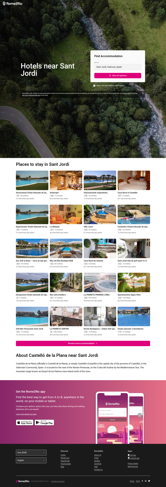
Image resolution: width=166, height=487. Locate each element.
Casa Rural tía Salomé (93, 261)
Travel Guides (66, 464)
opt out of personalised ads (31, 95)
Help (96, 467)
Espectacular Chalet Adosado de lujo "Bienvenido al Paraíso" (32, 228)
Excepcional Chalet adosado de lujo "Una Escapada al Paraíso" (31, 296)
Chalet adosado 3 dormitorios (130, 329)
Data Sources (133, 466)
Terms (138, 481)
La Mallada (55, 227)
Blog (62, 467)
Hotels (63, 455)
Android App (134, 458)
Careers (97, 461)
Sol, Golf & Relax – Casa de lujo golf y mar (31, 262)
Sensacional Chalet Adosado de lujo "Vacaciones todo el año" (31, 194)
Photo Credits (133, 464)
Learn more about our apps (26, 414)
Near (96, 62)
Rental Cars (65, 458)
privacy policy (126, 93)
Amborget (54, 193)
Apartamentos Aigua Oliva (129, 295)
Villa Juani (88, 227)
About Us (97, 455)
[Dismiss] (143, 93)
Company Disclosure (58, 481)
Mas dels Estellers (58, 295)
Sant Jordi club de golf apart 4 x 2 (132, 261)
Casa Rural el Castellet (127, 193)
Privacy (132, 481)
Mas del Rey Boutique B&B (61, 261)
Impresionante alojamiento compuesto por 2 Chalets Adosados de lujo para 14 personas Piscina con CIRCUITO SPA (100, 196)
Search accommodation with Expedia (110, 86)
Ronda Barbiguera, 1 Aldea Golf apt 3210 (99, 330)
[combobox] (117, 67)
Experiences (65, 461)
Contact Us (98, 470)
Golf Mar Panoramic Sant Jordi (29, 329)
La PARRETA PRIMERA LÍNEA (97, 295)
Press (96, 458)
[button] (117, 75)
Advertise (97, 464)
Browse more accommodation (81, 343)
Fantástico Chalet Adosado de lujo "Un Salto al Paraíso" (132, 228)
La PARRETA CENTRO (59, 329)
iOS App (133, 455)
